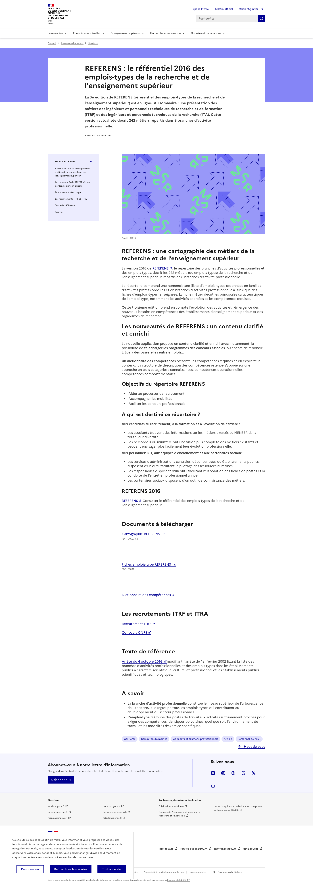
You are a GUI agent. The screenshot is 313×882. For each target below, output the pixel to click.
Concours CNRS (134, 632)
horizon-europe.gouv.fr (115, 812)
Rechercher (261, 18)
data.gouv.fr (251, 849)
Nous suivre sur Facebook (233, 773)
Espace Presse (200, 9)
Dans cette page (65, 161)
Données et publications (206, 33)
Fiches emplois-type (147, 564)
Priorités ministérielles (86, 33)
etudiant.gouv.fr (249, 9)
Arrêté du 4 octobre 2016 (142, 661)
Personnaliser (30, 869)
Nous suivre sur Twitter (253, 773)
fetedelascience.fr (112, 818)
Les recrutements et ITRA (71, 199)
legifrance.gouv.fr (225, 849)
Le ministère (55, 33)
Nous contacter (197, 872)
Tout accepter (112, 869)
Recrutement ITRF (136, 623)
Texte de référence (65, 205)
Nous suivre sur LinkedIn (213, 773)
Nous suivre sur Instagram (223, 773)
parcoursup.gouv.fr (58, 812)
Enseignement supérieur (125, 33)
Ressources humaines (72, 43)
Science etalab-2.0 (176, 880)
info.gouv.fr (166, 849)
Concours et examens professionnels (195, 739)
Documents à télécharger (68, 192)
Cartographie (141, 534)
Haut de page (254, 746)
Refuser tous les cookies (70, 869)
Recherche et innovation (165, 33)
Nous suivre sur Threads (243, 773)
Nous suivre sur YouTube (213, 786)
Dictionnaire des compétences (146, 594)
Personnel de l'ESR (249, 739)
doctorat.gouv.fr (111, 806)
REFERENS (160, 268)
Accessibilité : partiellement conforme (164, 872)
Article (228, 739)
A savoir (59, 212)
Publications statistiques (171, 806)
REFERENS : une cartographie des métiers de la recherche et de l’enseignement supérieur (72, 172)
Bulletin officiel (223, 9)
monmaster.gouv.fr (57, 818)
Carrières (93, 43)
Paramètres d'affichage (229, 872)
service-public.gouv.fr (194, 849)
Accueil (52, 43)
